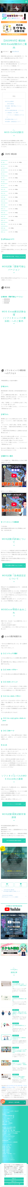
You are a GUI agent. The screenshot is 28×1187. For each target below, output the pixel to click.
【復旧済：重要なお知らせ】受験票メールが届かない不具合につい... (19, 1013)
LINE (21, 885)
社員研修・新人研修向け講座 (8, 1127)
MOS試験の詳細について (11, 119)
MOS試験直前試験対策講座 (14, 840)
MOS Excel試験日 (9, 101)
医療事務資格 (5, 1140)
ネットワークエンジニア (7, 1137)
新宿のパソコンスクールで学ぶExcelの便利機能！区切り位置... (19, 1051)
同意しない (14, 1181)
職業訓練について (6, 1124)
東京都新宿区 (17, 857)
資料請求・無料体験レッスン (8, 1153)
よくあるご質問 (5, 1112)
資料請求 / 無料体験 (14, 1102)
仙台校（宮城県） (6, 1149)
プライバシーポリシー (13, 1184)
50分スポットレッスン (7, 1155)
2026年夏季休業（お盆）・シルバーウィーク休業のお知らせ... (19, 985)
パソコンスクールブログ (7, 1158)
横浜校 (8, 108)
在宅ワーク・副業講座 (7, 1123)
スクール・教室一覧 (6, 1144)
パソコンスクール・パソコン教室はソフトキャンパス (11, 1)
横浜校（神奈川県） (6, 1147)
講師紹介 (4, 1114)
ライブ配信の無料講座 (7, 1115)
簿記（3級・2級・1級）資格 (8, 1130)
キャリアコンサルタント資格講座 (10, 1142)
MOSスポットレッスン (7, 1156)
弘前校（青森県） (6, 1152)
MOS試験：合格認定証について (13, 121)
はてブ (7, 885)
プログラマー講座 (6, 1139)
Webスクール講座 (6, 1134)
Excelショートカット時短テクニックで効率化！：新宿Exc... (19, 1064)
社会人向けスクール (6, 1120)
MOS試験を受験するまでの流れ (14, 565)
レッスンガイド (5, 1109)
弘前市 (6, 861)
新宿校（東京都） (6, 1146)
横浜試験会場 (15, 51)
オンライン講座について (7, 1118)
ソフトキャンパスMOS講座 (14, 804)
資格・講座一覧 (5, 1121)
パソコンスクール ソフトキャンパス (14, 873)
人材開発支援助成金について (8, 1128)
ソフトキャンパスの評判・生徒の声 (10, 1111)
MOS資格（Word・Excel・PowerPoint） (11, 1131)
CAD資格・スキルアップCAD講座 (10, 1133)
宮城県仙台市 (11, 859)
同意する (14, 1178)
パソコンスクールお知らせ (8, 1159)
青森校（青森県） (6, 1150)
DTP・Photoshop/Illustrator (8, 1136)
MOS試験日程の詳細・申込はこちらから (14, 256)
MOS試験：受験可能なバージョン (13, 106)
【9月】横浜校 (10, 103)
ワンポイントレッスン (7, 1117)
